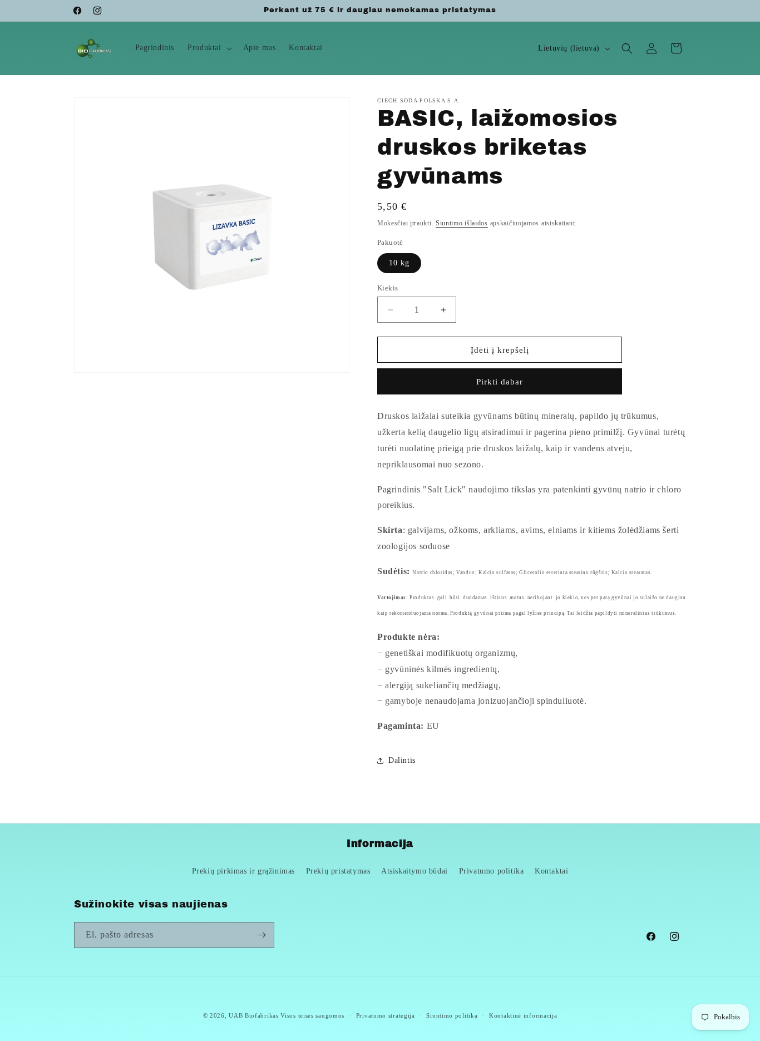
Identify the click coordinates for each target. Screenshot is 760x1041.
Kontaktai (551, 871)
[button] (208, 48)
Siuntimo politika (451, 1015)
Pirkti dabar (499, 381)
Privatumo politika (491, 871)
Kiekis (387, 288)
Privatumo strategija (385, 1015)
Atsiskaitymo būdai (414, 871)
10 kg (399, 263)
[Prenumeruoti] (261, 935)
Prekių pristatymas (338, 871)
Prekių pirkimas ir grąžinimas (243, 871)
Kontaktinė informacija (523, 1015)
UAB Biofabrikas (254, 1015)
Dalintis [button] (402, 760)
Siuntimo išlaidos (462, 223)
